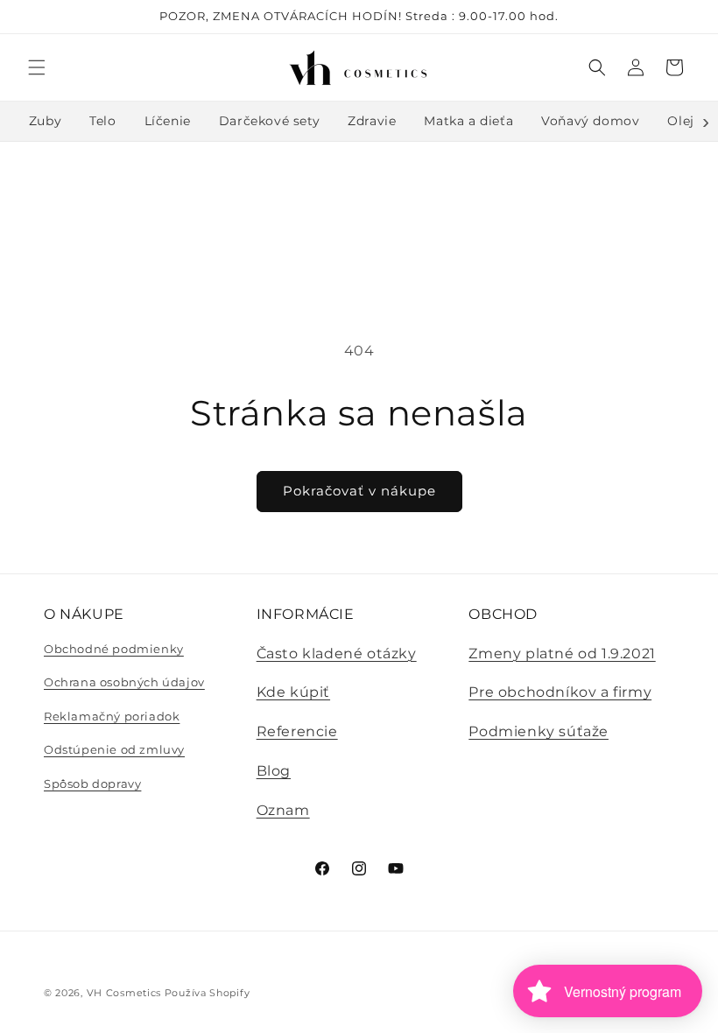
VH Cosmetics (124, 993)
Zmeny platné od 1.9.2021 (561, 653)
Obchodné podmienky (114, 649)
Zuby (45, 121)
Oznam (283, 810)
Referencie (297, 731)
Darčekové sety (269, 121)
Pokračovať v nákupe (359, 490)
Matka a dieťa (468, 121)
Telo (102, 121)
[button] (37, 67)
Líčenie (167, 121)
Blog (274, 770)
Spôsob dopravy (92, 784)
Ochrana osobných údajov (124, 682)
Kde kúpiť (293, 692)
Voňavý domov (590, 121)
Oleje (684, 121)
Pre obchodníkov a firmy (559, 692)
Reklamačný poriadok (112, 716)
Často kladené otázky (337, 653)
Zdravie (372, 121)
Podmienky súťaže (538, 731)
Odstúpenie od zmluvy (114, 749)
